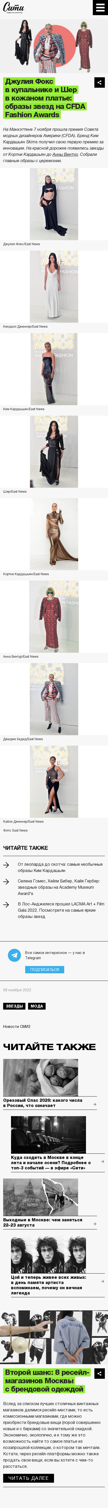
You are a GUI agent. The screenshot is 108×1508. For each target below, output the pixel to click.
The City (13, 7)
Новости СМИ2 (16, 1026)
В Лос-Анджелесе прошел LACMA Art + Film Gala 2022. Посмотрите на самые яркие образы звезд (61, 910)
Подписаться (44, 970)
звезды (14, 1006)
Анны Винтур (65, 154)
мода (37, 1006)
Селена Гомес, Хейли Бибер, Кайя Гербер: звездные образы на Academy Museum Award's (59, 887)
